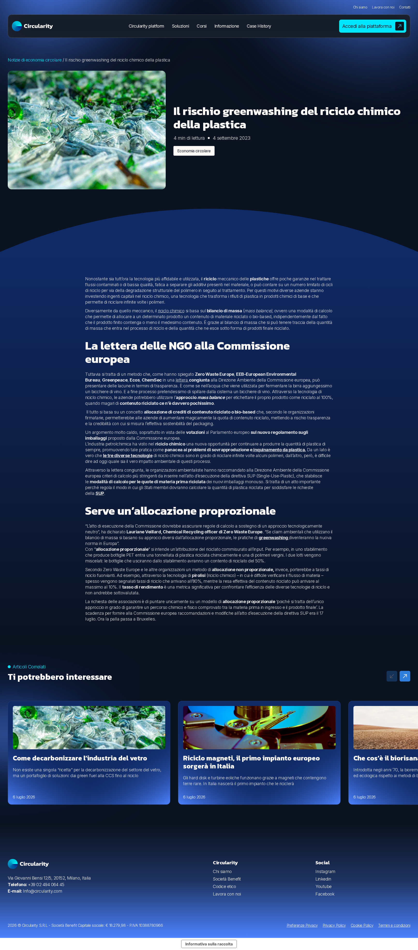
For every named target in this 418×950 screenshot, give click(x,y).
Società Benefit (227, 878)
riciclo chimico (171, 310)
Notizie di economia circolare (35, 59)
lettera (182, 380)
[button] (405, 676)
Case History (259, 26)
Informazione (226, 26)
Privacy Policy (334, 925)
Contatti (404, 7)
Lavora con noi (383, 7)
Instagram (325, 871)
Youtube (323, 886)
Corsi (202, 26)
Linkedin (323, 878)
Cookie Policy (362, 925)
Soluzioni (180, 26)
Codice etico (224, 886)
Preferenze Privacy (302, 925)
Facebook (324, 893)
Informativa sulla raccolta (209, 944)
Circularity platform (146, 26)
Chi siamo (360, 7)
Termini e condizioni (394, 925)
